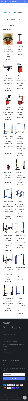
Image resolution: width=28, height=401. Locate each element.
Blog (4, 365)
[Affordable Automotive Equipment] (14, 1)
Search (5, 349)
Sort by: (6, 19)
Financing (6, 353)
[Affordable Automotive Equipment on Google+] (12, 327)
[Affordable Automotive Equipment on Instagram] (16, 327)
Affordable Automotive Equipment (14, 382)
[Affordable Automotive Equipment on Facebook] (8, 327)
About (5, 357)
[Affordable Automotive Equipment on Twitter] (4, 327)
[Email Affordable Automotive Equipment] (19, 327)
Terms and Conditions (11, 361)
